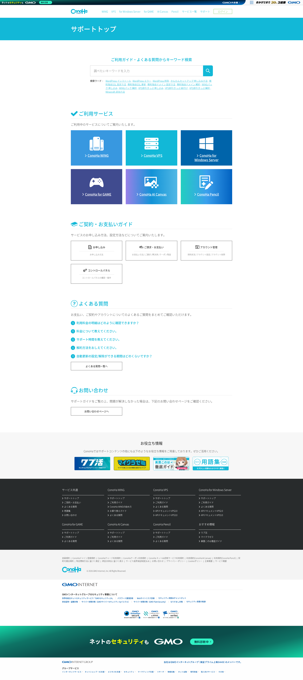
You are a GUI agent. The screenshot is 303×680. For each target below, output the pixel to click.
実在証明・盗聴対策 (70, 601)
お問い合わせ (158, 561)
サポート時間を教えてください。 (98, 339)
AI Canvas (162, 11)
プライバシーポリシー (176, 561)
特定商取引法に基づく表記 (87, 561)
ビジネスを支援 (114, 672)
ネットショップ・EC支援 (95, 672)
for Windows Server (129, 11)
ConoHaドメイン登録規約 (83, 558)
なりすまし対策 (176, 601)
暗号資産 (193, 672)
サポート (205, 11)
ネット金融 (182, 672)
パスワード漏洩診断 (125, 598)
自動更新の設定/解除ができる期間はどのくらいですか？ (114, 356)
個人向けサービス (208, 672)
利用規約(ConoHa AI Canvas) (198, 558)
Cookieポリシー (195, 561)
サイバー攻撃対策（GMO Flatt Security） (150, 601)
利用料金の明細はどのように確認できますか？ (107, 323)
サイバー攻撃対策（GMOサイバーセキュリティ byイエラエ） (106, 601)
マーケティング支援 (146, 672)
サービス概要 (221, 561)
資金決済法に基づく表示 (112, 561)
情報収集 (171, 672)
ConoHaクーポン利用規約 (134, 558)
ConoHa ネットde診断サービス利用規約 (166, 558)
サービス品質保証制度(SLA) (137, 561)
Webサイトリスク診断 (146, 598)
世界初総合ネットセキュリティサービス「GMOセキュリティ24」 (88, 598)
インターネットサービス (71, 672)
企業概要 (209, 561)
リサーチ (160, 672)
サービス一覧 (189, 11)
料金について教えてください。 (97, 331)
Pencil (175, 11)
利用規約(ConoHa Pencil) (225, 558)
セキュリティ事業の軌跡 (196, 601)
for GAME (149, 11)
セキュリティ (129, 672)
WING (105, 11)
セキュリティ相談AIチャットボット (172, 598)
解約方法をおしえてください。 (97, 347)
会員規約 (66, 558)
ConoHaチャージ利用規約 (109, 558)
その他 (221, 672)
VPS (113, 11)
